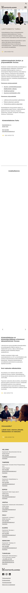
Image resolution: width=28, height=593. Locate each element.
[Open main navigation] (25, 7)
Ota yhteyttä (8, 51)
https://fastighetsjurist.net (8, 562)
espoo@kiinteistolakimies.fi (8, 496)
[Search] (26, 3)
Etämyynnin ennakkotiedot (8, 584)
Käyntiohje (4, 458)
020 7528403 (5, 508)
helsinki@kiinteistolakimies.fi (9, 456)
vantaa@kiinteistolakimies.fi (9, 509)
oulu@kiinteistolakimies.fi (8, 522)
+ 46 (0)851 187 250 (7, 559)
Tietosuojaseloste (6, 578)
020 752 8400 (5, 129)
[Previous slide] (2, 329)
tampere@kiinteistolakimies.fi (9, 471)
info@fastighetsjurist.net (8, 560)
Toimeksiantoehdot (6, 582)
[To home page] (9, 7)
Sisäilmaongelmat (9, 91)
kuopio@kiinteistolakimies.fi (9, 535)
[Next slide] (25, 329)
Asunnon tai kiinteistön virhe (12, 93)
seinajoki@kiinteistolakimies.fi (9, 547)
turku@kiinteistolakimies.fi (8, 131)
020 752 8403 (5, 455)
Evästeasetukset (6, 580)
